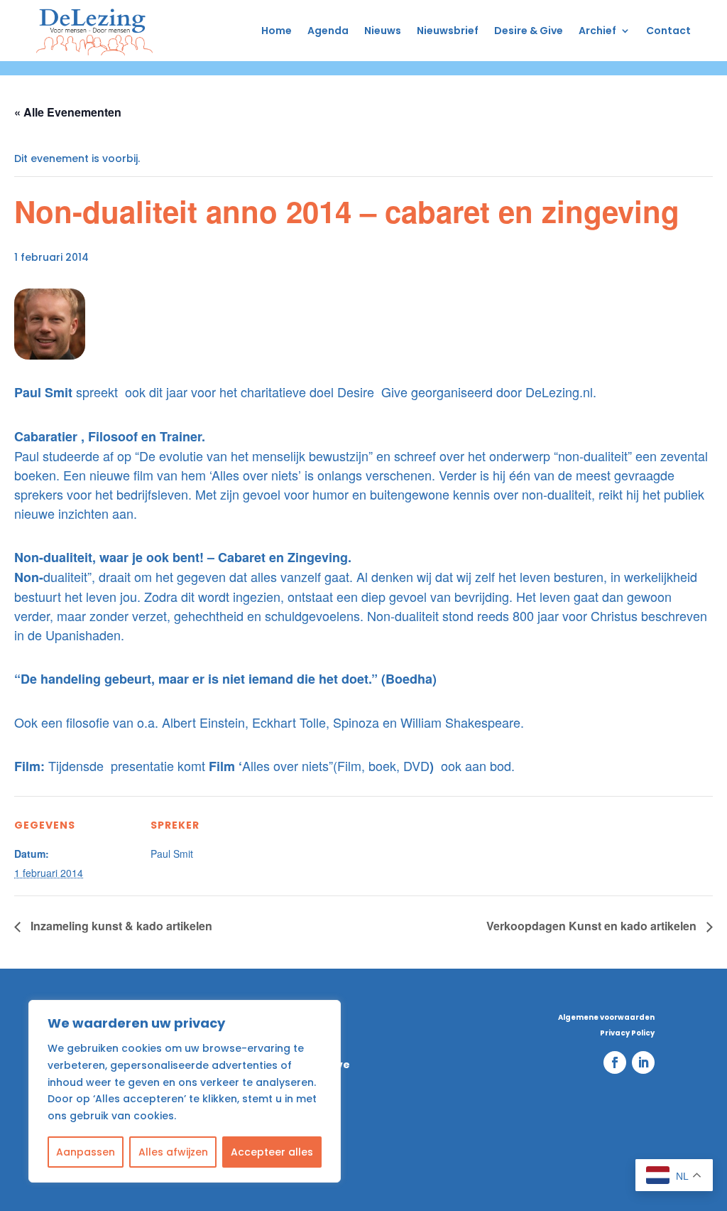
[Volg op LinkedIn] (643, 1062)
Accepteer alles (272, 1152)
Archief (597, 30)
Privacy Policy (627, 1033)
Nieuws (382, 30)
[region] (184, 1091)
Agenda (328, 30)
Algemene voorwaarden (606, 1018)
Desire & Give (528, 30)
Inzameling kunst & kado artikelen (120, 925)
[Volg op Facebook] (614, 1062)
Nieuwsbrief (448, 30)
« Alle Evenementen (67, 112)
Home (276, 30)
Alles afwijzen (173, 1152)
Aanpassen (85, 1152)
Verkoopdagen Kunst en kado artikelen (592, 925)
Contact (668, 30)
